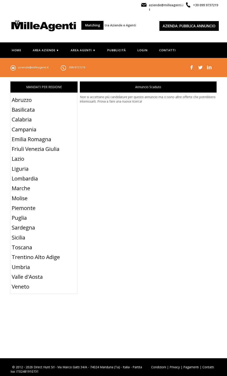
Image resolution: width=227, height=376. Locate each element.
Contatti (167, 50)
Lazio (18, 158)
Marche (21, 188)
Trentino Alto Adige (36, 257)
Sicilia (18, 237)
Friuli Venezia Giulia (35, 148)
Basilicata (23, 109)
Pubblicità (116, 50)
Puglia (19, 217)
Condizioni (158, 367)
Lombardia (25, 178)
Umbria (21, 267)
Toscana (22, 247)
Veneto (20, 286)
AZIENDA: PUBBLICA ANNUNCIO (189, 26)
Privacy (175, 367)
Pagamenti (191, 367)
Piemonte (23, 208)
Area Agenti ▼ (83, 50)
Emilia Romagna (31, 139)
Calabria (22, 119)
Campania (24, 129)
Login (142, 50)
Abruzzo (22, 99)
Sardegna (23, 227)
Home (16, 50)
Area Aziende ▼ (46, 50)
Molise (19, 198)
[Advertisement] (44, 330)
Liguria (20, 168)
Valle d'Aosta (27, 276)
